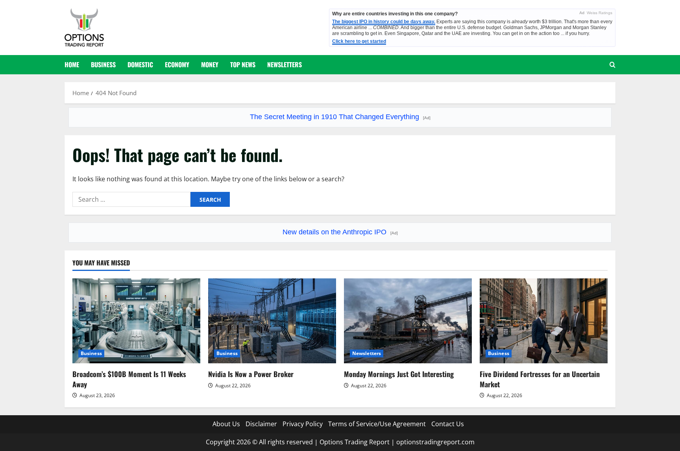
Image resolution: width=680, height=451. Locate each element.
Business (103, 64)
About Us (226, 424)
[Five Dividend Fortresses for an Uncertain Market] (544, 321)
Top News (242, 64)
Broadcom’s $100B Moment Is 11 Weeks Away (129, 379)
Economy (177, 64)
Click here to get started (359, 41)
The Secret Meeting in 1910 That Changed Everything (340, 117)
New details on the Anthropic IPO (340, 232)
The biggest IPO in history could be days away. (383, 21)
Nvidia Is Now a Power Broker (251, 374)
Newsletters (284, 64)
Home (72, 64)
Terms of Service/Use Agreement (377, 424)
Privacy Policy (303, 424)
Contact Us (447, 424)
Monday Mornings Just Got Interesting (399, 374)
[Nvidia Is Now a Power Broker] (272, 321)
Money (209, 64)
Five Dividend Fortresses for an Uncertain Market (540, 379)
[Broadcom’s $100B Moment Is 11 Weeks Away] (136, 321)
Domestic (140, 64)
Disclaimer (261, 424)
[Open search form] (612, 64)
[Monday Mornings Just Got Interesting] (408, 321)
